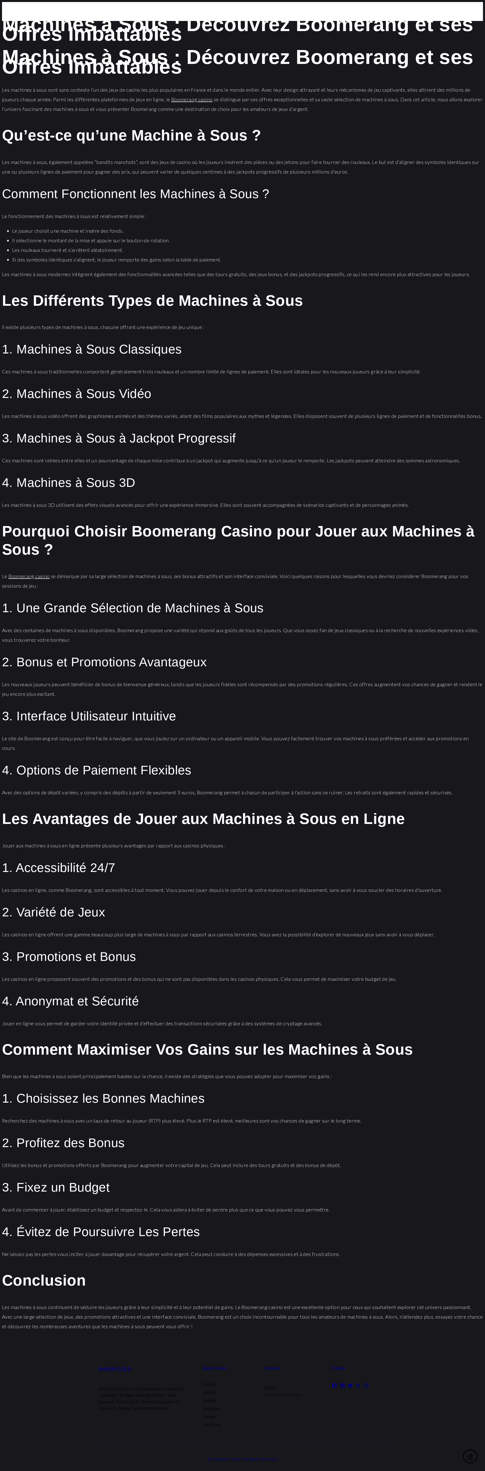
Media (209, 1400)
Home (209, 1384)
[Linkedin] (342, 1385)
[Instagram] (366, 1385)
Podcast (211, 1408)
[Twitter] (350, 1385)
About (209, 1392)
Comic (209, 1416)
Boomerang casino (191, 99)
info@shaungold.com (282, 1394)
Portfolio (212, 1424)
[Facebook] (334, 1385)
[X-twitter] (358, 1385)
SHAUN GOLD (115, 1369)
